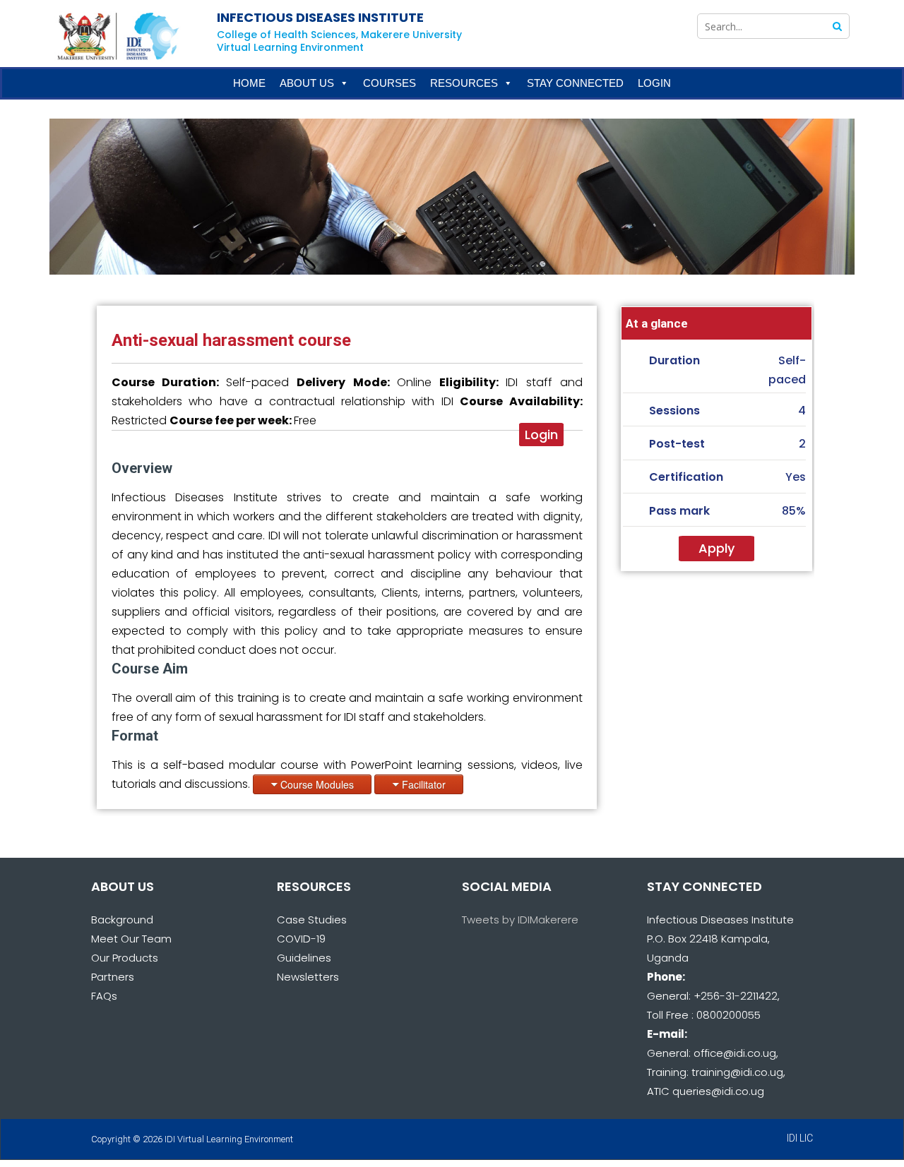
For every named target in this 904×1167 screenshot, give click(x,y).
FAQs (104, 995)
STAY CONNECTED (575, 83)
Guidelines (304, 957)
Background (122, 919)
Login (541, 434)
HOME (249, 83)
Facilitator (424, 784)
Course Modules (317, 784)
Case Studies (312, 919)
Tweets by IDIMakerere (520, 919)
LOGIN (654, 83)
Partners (112, 976)
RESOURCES (464, 83)
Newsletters (308, 976)
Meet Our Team (131, 938)
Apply (716, 548)
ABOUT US (307, 83)
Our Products (124, 957)
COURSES (389, 83)
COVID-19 (301, 938)
